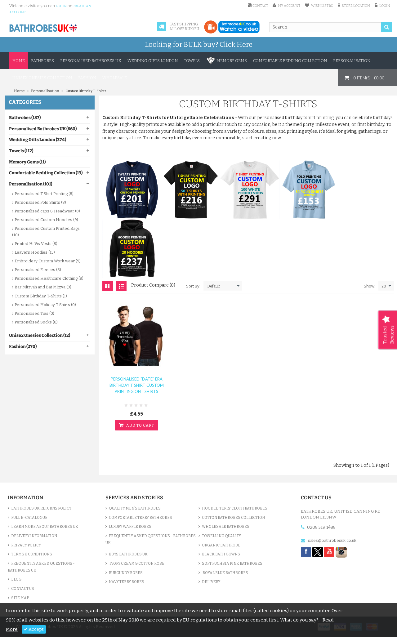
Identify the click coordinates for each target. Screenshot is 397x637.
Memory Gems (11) (27, 162)
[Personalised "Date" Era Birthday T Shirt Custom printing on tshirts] (136, 334)
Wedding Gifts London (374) (37, 139)
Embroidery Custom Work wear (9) (48, 261)
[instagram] (341, 551)
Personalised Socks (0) (36, 322)
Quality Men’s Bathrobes (135, 508)
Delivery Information (34, 536)
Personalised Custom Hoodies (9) (46, 219)
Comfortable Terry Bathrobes (140, 517)
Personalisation (45, 91)
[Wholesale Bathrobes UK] (43, 28)
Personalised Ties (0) (34, 313)
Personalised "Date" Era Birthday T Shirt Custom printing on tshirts (136, 385)
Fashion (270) (23, 346)
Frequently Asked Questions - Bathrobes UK (41, 566)
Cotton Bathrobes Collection (233, 517)
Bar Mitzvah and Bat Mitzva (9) (43, 287)
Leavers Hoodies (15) (35, 252)
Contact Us (22, 588)
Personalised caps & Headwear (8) (47, 211)
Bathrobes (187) (25, 117)
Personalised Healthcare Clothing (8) (49, 278)
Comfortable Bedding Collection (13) (46, 173)
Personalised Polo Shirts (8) (40, 202)
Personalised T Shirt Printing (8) (44, 193)
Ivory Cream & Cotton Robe (136, 563)
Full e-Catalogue (29, 517)
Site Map (20, 598)
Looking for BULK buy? (198, 44)
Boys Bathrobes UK (128, 554)
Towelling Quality (221, 536)
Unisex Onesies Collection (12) (39, 335)
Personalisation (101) (30, 184)
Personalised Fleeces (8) (38, 269)
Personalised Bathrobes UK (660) (43, 128)
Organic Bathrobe (221, 545)
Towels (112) (21, 151)
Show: (369, 286)
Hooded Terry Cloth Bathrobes (234, 508)
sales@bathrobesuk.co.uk (332, 540)
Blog (16, 579)
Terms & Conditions (31, 554)
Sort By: (193, 286)
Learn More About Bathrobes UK (44, 526)
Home (18, 60)
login (61, 6)
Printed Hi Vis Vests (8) (36, 243)
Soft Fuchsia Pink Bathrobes (232, 563)
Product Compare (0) (153, 285)
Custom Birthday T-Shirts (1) (41, 296)
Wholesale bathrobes (225, 526)
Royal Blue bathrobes (225, 573)
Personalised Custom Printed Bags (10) (46, 231)
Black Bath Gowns (221, 554)
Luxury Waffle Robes (130, 526)
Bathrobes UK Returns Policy (41, 508)
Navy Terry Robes (126, 582)
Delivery (211, 582)
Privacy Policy (26, 545)
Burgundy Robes (126, 573)
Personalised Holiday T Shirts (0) (45, 304)
